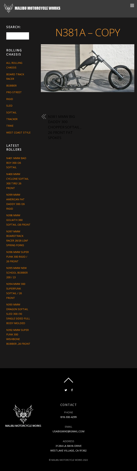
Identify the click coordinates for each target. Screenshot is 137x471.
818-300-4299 (68, 417)
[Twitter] (66, 389)
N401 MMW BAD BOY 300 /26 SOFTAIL (16, 162)
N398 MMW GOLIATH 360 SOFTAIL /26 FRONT (18, 220)
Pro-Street (14, 92)
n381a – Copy (87, 32)
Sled (9, 105)
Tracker (11, 119)
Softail (11, 112)
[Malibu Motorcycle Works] (32, 12)
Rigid (9, 99)
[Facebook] (72, 389)
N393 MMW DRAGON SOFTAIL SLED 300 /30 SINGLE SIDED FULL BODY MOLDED (18, 314)
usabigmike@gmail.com (68, 431)
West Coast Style (18, 132)
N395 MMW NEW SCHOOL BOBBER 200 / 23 (17, 272)
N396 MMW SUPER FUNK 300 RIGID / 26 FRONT (17, 256)
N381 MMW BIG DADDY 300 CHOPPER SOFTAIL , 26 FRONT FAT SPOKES (64, 127)
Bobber (11, 85)
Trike (9, 125)
